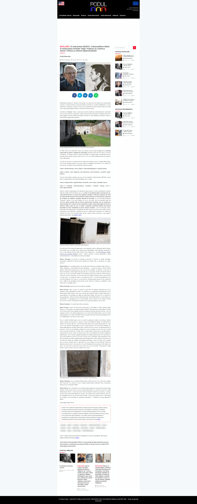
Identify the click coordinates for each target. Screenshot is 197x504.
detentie (92, 427)
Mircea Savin (127, 76)
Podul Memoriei (106, 15)
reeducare (63, 430)
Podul (77, 437)
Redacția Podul (127, 84)
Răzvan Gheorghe (65, 59)
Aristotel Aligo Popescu (88, 430)
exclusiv (104, 425)
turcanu (69, 430)
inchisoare (76, 425)
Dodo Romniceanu (128, 58)
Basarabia (76, 15)
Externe (83, 15)
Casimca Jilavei (76, 430)
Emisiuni (123, 15)
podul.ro (69, 425)
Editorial (115, 15)
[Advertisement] (98, 31)
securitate (63, 425)
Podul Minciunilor (93, 15)
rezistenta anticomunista (94, 425)
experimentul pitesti (100, 427)
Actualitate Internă (65, 15)
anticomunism (83, 425)
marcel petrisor (84, 427)
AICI (76, 215)
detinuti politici (76, 427)
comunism (63, 427)
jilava (69, 427)
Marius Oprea (63, 470)
